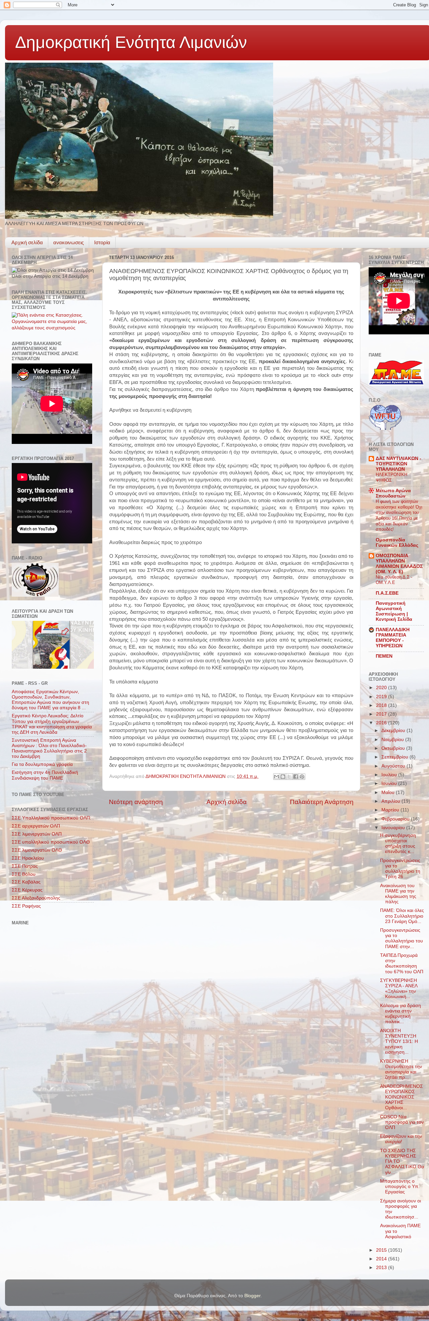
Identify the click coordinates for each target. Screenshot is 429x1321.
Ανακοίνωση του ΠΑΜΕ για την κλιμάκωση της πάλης (398, 894)
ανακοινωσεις (68, 242)
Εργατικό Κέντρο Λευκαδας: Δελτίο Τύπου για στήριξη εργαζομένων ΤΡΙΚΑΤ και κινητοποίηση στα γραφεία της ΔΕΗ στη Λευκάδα (52, 724)
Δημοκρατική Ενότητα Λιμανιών (131, 42)
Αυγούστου (394, 766)
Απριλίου (391, 801)
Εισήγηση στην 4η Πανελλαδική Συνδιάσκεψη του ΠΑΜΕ (45, 775)
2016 (382, 722)
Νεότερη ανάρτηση (136, 801)
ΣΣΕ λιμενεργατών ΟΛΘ (37, 850)
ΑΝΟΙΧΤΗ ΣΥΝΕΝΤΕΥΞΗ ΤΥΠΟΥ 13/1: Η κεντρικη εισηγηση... (399, 1041)
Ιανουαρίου (393, 827)
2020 (382, 687)
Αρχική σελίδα (27, 242)
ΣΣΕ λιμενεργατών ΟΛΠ (37, 834)
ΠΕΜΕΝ (384, 656)
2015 (382, 1250)
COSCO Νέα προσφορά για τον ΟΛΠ (402, 1122)
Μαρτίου (391, 809)
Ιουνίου (389, 783)
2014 (382, 1258)
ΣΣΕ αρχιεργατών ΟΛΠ (36, 826)
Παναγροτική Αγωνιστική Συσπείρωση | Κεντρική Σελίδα (394, 611)
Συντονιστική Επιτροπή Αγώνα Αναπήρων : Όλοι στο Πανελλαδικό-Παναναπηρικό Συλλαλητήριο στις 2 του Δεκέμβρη (49, 748)
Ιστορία (102, 242)
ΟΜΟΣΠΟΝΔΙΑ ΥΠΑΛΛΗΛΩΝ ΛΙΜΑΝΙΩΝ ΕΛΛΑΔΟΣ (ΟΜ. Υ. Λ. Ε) (399, 563)
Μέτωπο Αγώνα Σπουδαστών (393, 493)
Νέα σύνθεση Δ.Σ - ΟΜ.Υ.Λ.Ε (394, 580)
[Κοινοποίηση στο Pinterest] (302, 776)
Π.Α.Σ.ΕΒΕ (387, 593)
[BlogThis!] (283, 776)
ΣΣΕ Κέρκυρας (27, 890)
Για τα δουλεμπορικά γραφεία (42, 764)
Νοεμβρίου (393, 739)
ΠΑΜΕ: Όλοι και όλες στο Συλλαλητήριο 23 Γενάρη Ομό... (402, 916)
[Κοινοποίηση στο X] (289, 776)
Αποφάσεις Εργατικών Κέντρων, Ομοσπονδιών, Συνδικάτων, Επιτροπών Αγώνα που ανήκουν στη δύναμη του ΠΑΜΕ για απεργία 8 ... (50, 700)
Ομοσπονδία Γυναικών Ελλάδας (397, 542)
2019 (382, 696)
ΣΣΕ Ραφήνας (26, 906)
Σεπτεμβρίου (395, 756)
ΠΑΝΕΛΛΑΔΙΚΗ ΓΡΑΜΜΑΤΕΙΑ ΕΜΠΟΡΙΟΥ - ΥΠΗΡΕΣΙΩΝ (393, 637)
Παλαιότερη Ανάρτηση (322, 801)
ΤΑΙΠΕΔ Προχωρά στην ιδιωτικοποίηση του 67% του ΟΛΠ (401, 963)
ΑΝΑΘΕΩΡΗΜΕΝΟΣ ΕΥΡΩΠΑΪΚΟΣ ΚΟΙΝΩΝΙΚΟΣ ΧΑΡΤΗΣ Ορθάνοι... (401, 1097)
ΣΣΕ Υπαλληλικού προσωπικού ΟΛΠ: (51, 817)
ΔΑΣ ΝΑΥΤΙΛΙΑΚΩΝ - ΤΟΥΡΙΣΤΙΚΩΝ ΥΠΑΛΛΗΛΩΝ (398, 464)
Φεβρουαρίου (396, 818)
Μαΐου (388, 792)
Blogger (252, 1295)
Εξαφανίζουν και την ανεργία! (401, 1139)
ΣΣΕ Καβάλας (26, 881)
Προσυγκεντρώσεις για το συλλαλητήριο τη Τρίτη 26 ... (400, 868)
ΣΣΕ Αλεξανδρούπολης (36, 898)
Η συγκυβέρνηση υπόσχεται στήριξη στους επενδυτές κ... (398, 843)
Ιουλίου (389, 774)
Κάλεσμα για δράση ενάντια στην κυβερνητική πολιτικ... (400, 1014)
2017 (382, 714)
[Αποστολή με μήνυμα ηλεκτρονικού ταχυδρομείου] (276, 776)
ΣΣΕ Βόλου (24, 874)
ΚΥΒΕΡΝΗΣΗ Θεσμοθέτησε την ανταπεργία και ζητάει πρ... (401, 1069)
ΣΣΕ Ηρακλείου (28, 858)
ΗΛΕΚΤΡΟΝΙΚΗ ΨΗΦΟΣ (391, 477)
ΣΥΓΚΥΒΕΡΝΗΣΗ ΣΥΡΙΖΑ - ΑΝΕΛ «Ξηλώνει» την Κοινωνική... (398, 988)
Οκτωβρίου (393, 748)
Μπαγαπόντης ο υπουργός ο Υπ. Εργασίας (400, 1186)
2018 (382, 705)
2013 (382, 1267)
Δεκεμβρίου (394, 730)
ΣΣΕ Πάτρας (25, 866)
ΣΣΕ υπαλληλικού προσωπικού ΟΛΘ (51, 842)
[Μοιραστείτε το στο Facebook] (295, 776)
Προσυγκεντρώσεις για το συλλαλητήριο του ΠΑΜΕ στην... (401, 938)
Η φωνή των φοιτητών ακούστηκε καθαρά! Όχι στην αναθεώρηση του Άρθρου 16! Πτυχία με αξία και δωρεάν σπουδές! (399, 515)
